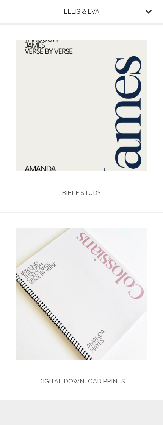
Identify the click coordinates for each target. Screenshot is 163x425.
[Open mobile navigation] (148, 11)
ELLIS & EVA (81, 11)
